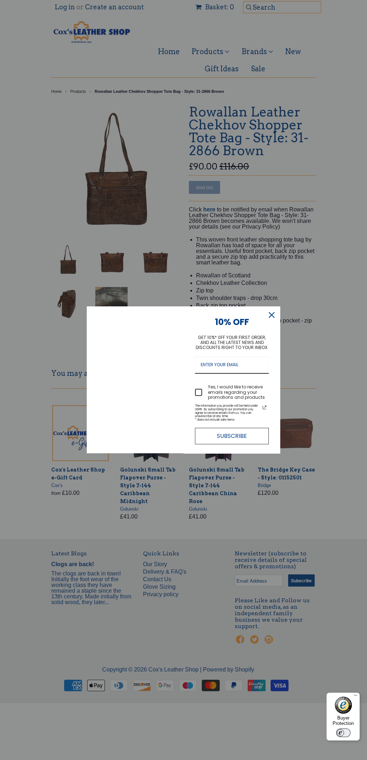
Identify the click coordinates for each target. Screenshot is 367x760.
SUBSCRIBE (232, 436)
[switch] (343, 732)
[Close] (271, 315)
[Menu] (355, 697)
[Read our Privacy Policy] (264, 407)
